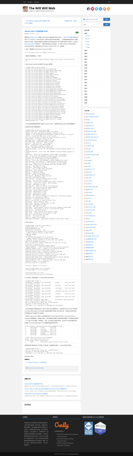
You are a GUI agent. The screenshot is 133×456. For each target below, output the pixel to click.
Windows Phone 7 (92, 236)
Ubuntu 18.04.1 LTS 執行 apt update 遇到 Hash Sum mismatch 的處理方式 (46, 389)
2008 (85, 100)
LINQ (88, 178)
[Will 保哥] (93, 9)
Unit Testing (90, 216)
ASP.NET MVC (91, 134)
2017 (85, 74)
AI (87, 119)
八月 (86, 36)
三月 (86, 41)
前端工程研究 (91, 250)
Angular (89, 122)
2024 (85, 53)
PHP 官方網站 (69, 37)
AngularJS (90, 125)
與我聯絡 (36, 2)
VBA (88, 218)
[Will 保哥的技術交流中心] (89, 9)
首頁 (24, 2)
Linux (37, 33)
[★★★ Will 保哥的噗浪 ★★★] (105, 9)
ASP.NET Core (91, 131)
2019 (85, 68)
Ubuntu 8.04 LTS (31, 44)
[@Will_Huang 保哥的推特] (97, 9)
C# (88, 143)
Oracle (89, 198)
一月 (86, 47)
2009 (85, 97)
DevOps (89, 152)
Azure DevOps (91, 140)
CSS (88, 149)
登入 (109, 2)
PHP (88, 201)
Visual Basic (90, 221)
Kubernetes (90, 175)
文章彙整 (29, 2)
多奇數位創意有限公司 (74, 454)
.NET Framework (92, 117)
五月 (86, 39)
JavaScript (90, 169)
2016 (85, 77)
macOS (89, 184)
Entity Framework (92, 154)
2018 (85, 71)
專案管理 (89, 253)
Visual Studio (91, 224)
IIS (88, 163)
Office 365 (90, 195)
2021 (85, 62)
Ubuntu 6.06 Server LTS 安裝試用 (37, 362)
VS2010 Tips (90, 227)
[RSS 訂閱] (108, 9)
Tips (88, 213)
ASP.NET (90, 128)
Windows (90, 233)
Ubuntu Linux (34, 37)
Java (88, 166)
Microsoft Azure (92, 186)
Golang (89, 160)
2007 (85, 103)
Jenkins (89, 172)
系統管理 (90, 248)
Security (89, 204)
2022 (85, 59)
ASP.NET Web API (92, 137)
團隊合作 (89, 256)
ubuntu (33, 368)
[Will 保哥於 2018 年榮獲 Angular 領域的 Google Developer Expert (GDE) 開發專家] (100, 428)
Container (90, 146)
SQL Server (90, 207)
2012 (85, 88)
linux (29, 368)
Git (88, 157)
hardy (42, 368)
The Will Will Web (42, 8)
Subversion (90, 210)
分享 (77, 32)
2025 (85, 50)
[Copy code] (77, 52)
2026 (86, 40)
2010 (85, 94)
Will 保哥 (66, 454)
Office (89, 192)
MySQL (89, 189)
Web (89, 230)
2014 (85, 82)
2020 (85, 65)
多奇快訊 (89, 245)
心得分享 (89, 242)
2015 (85, 79)
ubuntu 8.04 (38, 368)
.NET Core (90, 114)
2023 (85, 56)
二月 (86, 44)
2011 (85, 91)
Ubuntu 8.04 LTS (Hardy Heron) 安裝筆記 (36, 394)
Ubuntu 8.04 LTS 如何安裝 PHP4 (36, 31)
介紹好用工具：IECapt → (71, 21)
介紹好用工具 (91, 239)
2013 (85, 85)
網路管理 (89, 259)
